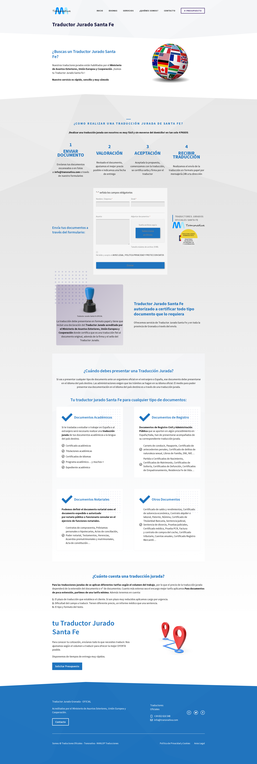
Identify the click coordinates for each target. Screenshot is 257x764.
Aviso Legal (199, 743)
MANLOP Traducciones (107, 743)
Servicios (128, 10)
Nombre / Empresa (104, 199)
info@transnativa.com (166, 720)
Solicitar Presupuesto (67, 666)
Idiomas (113, 10)
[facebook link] (203, 713)
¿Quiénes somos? (148, 10)
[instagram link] (189, 713)
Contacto (169, 10)
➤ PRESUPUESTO (193, 10)
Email (133, 199)
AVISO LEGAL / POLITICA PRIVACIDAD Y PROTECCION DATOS (138, 255)
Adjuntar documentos (140, 216)
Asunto (99, 216)
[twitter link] (196, 713)
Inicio (100, 10)
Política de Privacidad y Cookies (175, 743)
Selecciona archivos (148, 232)
